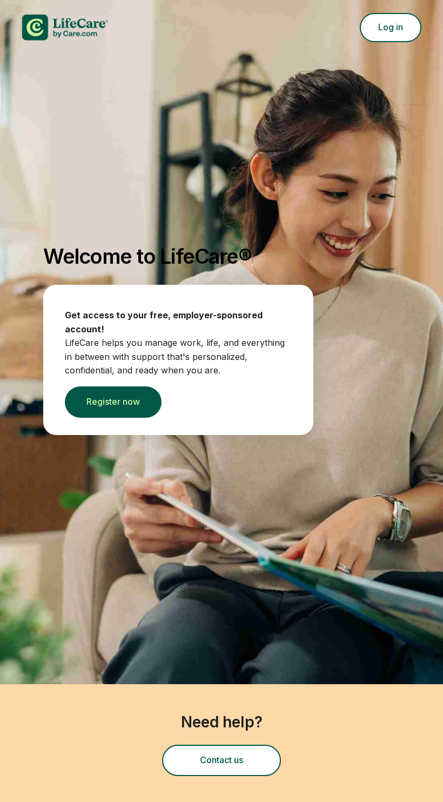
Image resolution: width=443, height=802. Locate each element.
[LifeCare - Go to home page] (138, 27)
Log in (390, 27)
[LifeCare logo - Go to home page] (65, 27)
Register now (113, 401)
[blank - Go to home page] (183, 27)
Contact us (240, 763)
